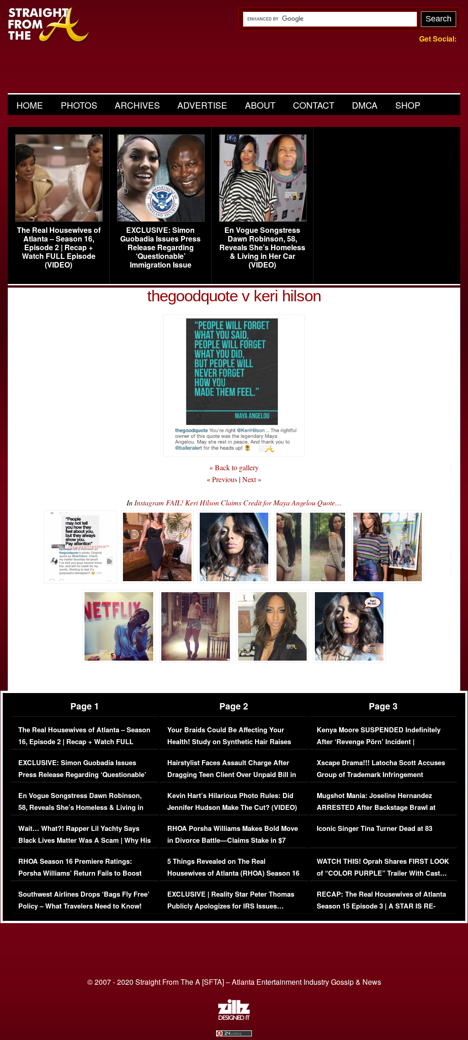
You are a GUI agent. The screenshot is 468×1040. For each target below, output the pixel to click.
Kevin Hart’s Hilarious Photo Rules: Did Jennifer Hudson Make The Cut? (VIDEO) (232, 801)
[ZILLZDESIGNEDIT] (234, 1018)
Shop (407, 105)
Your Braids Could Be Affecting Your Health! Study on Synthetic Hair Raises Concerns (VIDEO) (229, 741)
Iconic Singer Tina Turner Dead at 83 (374, 828)
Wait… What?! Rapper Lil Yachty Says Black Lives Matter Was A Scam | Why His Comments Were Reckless (84, 840)
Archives (137, 105)
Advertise (202, 105)
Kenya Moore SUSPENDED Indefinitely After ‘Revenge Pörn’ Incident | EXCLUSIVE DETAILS (379, 741)
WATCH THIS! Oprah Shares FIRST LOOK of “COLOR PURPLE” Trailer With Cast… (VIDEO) (383, 872)
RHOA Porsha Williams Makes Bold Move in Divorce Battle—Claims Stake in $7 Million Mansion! (232, 840)
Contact (314, 105)
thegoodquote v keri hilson (234, 296)
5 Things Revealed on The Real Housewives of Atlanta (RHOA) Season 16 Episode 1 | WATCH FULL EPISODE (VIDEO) (233, 878)
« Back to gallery (234, 467)
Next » (251, 479)
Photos (79, 105)
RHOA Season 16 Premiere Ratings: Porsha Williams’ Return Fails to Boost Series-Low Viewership (80, 872)
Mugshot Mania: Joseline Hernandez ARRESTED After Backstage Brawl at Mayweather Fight (376, 807)
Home (29, 105)
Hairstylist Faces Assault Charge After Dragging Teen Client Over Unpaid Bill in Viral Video (231, 774)
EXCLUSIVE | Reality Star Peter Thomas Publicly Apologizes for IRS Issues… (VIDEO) (230, 905)
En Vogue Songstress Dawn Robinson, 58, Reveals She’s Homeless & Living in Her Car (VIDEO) (262, 247)
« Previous (222, 479)
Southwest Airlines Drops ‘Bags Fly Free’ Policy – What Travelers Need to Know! (83, 900)
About (260, 105)
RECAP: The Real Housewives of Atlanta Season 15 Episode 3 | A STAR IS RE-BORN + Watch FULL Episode (381, 905)
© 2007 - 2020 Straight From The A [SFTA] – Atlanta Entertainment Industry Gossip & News (234, 982)
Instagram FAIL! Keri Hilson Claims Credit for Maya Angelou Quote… (237, 502)
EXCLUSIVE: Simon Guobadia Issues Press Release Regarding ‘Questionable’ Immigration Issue (160, 247)
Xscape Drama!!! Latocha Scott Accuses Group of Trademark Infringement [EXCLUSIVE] (381, 774)
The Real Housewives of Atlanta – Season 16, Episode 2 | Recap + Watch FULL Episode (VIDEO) (59, 247)
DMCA (365, 105)
